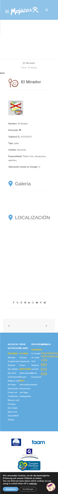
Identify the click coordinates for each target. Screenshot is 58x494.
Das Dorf (12, 373)
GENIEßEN (36, 349)
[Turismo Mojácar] (25, 10)
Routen (22, 377)
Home (23, 68)
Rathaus (46, 344)
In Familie (36, 353)
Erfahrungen (39, 344)
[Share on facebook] (13, 302)
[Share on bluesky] (37, 302)
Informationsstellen (28, 384)
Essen (22, 365)
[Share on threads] (21, 302)
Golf (33, 361)
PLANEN (23, 353)
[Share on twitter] (17, 302)
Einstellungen (28, 489)
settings (33, 483)
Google (33, 167)
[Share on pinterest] (25, 302)
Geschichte (13, 388)
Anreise (23, 357)
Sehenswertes (26, 373)
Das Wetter (13, 369)
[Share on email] (44, 302)
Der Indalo (13, 408)
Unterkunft (24, 361)
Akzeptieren (10, 489)
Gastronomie (14, 377)
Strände (11, 357)
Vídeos (11, 419)
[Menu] (7, 11)
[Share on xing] (40, 302)
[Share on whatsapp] (33, 302)
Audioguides (25, 396)
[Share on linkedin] (29, 302)
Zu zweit (35, 357)
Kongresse (36, 377)
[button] (47, 10)
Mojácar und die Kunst (35, 369)
